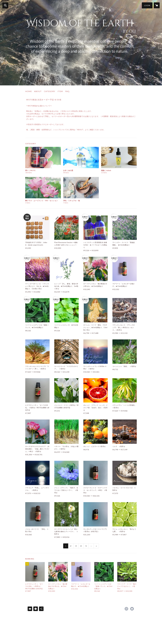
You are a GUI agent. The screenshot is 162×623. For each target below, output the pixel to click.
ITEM (60, 91)
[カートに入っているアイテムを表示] (157, 5)
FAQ (67, 91)
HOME (28, 91)
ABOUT (38, 91)
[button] (147, 5)
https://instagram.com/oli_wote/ (126, 609)
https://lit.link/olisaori (132, 609)
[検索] (5, 5)
